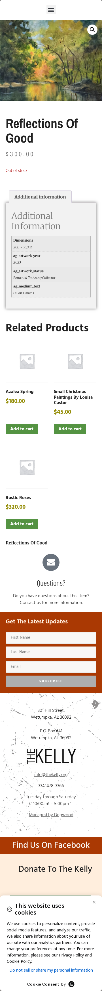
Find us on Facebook (51, 845)
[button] (51, 9)
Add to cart (21, 429)
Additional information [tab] (40, 197)
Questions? (51, 582)
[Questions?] (51, 562)
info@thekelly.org (51, 775)
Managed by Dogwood (51, 815)
